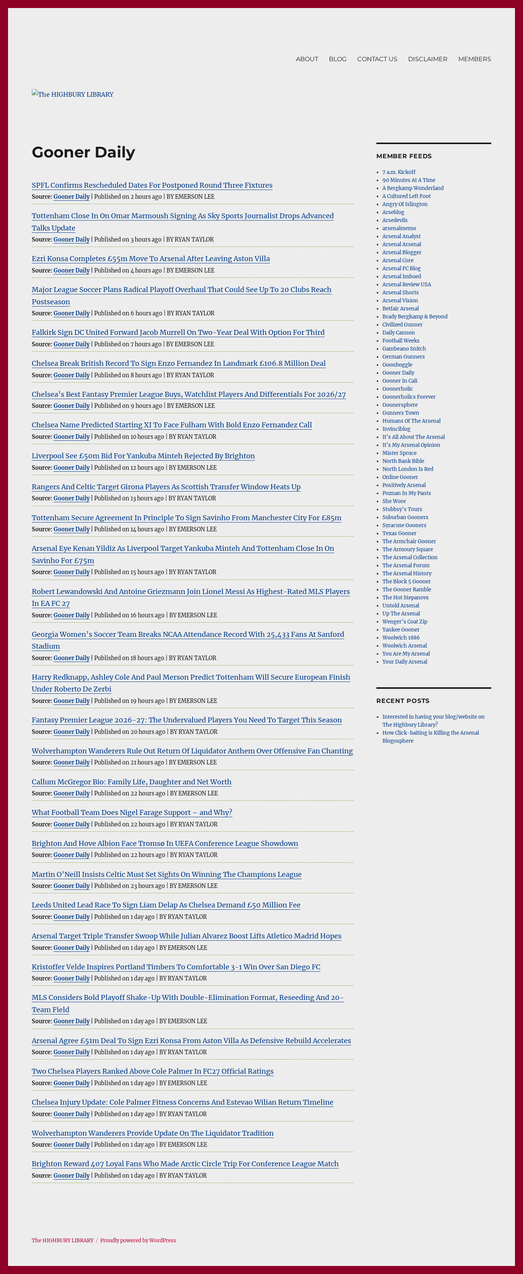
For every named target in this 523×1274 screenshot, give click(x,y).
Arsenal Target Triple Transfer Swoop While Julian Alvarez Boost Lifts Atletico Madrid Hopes (187, 936)
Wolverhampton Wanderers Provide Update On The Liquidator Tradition (153, 1133)
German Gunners (403, 357)
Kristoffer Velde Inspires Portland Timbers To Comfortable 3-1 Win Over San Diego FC (176, 966)
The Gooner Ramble (406, 589)
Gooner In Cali (399, 381)
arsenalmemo (399, 228)
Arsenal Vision (400, 300)
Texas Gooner (399, 533)
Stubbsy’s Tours (402, 509)
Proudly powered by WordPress (138, 1240)
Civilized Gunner (402, 324)
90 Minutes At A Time (408, 180)
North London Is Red (407, 469)
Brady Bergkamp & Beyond (415, 316)
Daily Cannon (398, 332)
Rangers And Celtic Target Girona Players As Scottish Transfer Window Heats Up (166, 486)
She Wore (394, 501)
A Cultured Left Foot (406, 196)
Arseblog (393, 212)
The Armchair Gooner (409, 541)
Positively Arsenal (404, 485)
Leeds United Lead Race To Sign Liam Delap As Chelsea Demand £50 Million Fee (166, 905)
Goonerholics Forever (409, 397)
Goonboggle (397, 365)
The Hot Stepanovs (405, 597)
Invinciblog (396, 429)
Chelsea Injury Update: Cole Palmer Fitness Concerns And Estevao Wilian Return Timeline (182, 1102)
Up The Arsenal (401, 613)
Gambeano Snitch (404, 349)
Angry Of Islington (405, 204)
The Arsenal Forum (406, 565)
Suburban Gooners (405, 517)
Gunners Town (400, 413)
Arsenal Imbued (401, 276)
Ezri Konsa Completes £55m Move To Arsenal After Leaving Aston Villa (151, 258)
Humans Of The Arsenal (411, 421)
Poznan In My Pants (406, 493)
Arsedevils (395, 220)
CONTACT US (377, 59)
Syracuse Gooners (404, 525)
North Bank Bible (403, 461)
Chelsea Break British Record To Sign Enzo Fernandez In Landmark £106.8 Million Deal (179, 363)
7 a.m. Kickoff (398, 172)
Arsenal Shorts (400, 292)
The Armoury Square (407, 549)
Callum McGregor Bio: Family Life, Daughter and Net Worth (132, 781)
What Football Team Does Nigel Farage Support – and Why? (132, 812)
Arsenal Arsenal (401, 244)
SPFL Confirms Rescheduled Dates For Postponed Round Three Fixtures (152, 185)
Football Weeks (401, 341)
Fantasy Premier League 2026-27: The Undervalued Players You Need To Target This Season (187, 720)
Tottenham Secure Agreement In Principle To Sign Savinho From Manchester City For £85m (187, 517)
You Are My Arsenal (406, 654)
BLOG (337, 59)
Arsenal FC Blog (401, 268)
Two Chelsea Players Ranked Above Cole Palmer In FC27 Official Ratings (153, 1071)
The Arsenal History (406, 573)
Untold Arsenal (400, 605)
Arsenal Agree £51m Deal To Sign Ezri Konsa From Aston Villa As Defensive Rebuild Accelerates (191, 1040)
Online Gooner (400, 477)
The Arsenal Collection (410, 557)
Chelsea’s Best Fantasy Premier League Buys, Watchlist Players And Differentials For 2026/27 (189, 394)
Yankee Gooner (401, 629)
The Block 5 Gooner (406, 581)
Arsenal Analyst (401, 236)
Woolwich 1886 (401, 638)
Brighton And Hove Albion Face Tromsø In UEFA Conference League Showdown (165, 843)
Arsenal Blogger (402, 252)
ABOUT (307, 59)
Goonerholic (397, 389)
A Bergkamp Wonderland (413, 188)
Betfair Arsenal (400, 308)
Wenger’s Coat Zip (404, 621)
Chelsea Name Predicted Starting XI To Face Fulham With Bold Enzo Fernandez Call (172, 424)
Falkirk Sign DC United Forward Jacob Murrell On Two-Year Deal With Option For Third (178, 332)
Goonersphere (400, 405)
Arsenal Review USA (406, 284)
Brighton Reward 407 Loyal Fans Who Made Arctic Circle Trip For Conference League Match (185, 1163)
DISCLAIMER (428, 59)
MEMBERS (474, 59)
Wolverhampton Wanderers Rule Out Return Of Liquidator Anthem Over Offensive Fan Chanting (192, 751)
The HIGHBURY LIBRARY (62, 1240)
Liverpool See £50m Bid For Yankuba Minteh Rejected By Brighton (143, 455)
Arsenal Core (397, 260)
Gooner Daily (72, 196)
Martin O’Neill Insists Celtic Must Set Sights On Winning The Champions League (167, 874)
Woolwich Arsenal (404, 646)
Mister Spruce (399, 453)
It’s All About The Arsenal (413, 437)
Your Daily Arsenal (404, 662)
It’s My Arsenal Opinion (411, 445)
